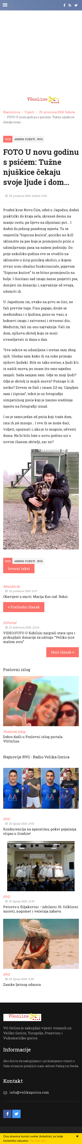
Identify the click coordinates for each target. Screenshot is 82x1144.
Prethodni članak (25, 607)
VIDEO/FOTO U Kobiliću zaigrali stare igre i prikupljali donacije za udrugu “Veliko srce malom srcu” (39, 637)
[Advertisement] (41, 51)
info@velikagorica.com (29, 1092)
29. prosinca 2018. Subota (57, 112)
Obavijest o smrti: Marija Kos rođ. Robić (35, 596)
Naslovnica (11, 112)
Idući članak (61, 652)
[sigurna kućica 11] (41, 499)
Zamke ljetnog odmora (22, 984)
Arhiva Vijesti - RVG (28, 139)
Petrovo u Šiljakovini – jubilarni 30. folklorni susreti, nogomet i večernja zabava (40, 909)
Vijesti (29, 112)
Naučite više (38, 1140)
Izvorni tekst (19, 568)
